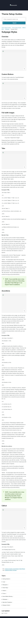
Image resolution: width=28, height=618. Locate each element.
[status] (14, 281)
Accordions (6, 291)
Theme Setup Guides (6, 27)
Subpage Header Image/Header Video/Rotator (15, 568)
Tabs (3, 148)
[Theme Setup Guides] (13, 5)
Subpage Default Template (11, 570)
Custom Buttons (7, 74)
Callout (4, 506)
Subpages (7, 29)
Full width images (8, 113)
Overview (5, 37)
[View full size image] (14, 60)
